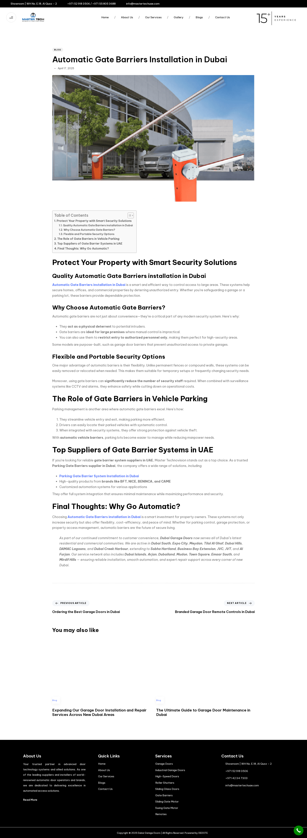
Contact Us (219, 17)
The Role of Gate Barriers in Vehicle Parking (88, 238)
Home (105, 17)
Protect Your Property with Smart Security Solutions (94, 221)
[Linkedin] (291, 4)
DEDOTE (203, 832)
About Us (123, 17)
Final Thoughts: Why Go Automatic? (83, 248)
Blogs (196, 17)
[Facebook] (284, 4)
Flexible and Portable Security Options (89, 234)
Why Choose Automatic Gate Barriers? (89, 229)
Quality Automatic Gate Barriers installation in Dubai (98, 225)
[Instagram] (278, 4)
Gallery (175, 17)
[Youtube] (298, 4)
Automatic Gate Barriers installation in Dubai (88, 285)
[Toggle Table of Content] (129, 215)
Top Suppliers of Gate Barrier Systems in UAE (89, 243)
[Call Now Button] (298, 830)
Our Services (150, 17)
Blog (57, 49)
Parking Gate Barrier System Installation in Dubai (99, 476)
